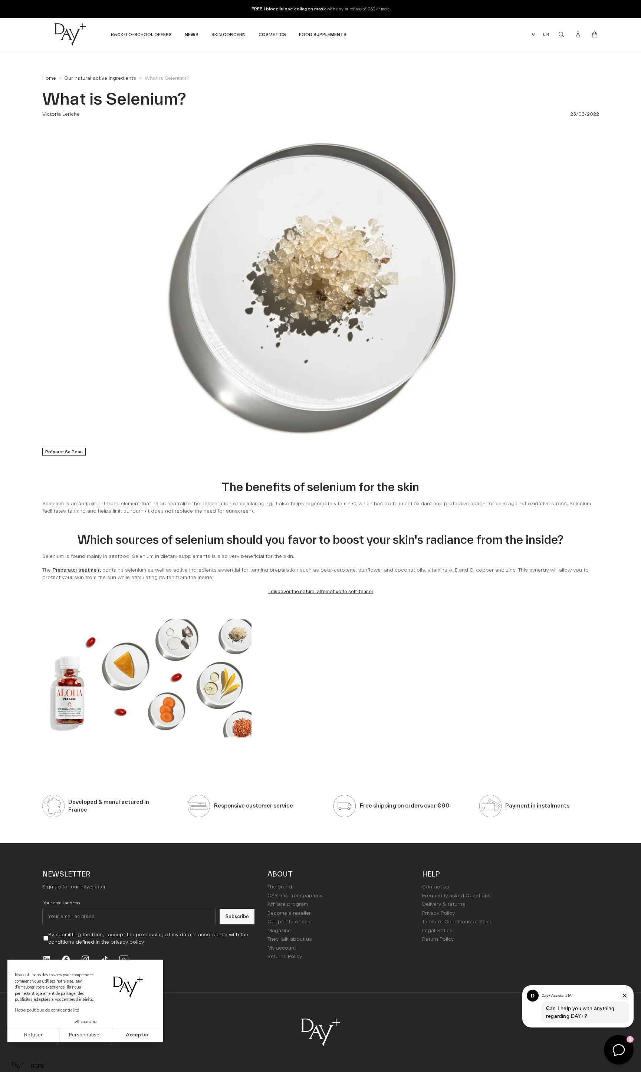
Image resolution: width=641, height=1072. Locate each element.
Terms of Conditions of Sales (457, 922)
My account (281, 948)
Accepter (137, 1034)
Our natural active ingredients (100, 78)
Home (49, 78)
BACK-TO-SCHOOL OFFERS (141, 34)
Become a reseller (289, 913)
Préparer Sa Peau (64, 451)
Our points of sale (289, 922)
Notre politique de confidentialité (47, 1010)
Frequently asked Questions (456, 896)
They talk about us (289, 939)
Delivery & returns (443, 904)
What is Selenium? (166, 78)
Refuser (33, 1034)
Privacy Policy (438, 913)
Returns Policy (284, 957)
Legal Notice (437, 931)
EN (546, 34)
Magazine (279, 931)
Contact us (435, 887)
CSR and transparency (294, 896)
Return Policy (438, 939)
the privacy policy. (123, 942)
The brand (279, 887)
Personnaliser (85, 1034)
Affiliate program (287, 904)
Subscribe (237, 916)
